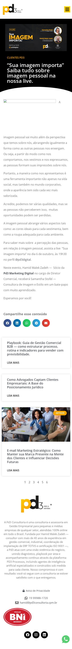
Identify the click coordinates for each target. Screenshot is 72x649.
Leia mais (13, 362)
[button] (67, 9)
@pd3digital (23, 260)
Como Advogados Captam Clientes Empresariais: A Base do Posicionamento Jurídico (32, 383)
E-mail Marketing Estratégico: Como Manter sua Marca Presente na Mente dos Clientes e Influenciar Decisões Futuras (35, 456)
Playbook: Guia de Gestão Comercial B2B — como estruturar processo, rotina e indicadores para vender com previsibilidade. (35, 348)
